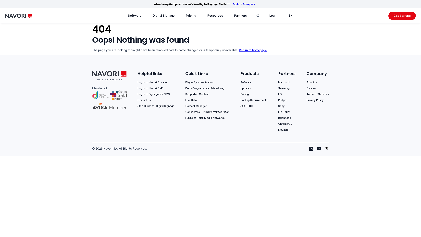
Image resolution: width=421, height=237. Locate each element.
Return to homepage (253, 50)
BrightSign (284, 117)
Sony (281, 106)
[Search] (258, 16)
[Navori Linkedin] (311, 149)
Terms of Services (318, 94)
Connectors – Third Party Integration (207, 112)
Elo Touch (284, 112)
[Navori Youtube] (319, 149)
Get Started (402, 15)
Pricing (191, 15)
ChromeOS (285, 123)
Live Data (191, 100)
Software (134, 15)
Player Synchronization (199, 82)
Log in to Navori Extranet (152, 82)
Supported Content (197, 94)
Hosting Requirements (253, 100)
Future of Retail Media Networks (204, 117)
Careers (311, 88)
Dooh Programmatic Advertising (204, 88)
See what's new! (231, 4)
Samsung (283, 88)
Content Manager (196, 106)
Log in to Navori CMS (150, 88)
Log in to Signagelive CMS (153, 94)
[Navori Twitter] (327, 149)
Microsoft (284, 82)
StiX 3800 (246, 106)
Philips (282, 100)
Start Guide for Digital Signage (155, 106)
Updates (245, 88)
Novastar (283, 129)
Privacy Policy (315, 100)
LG (280, 94)
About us (312, 82)
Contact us (143, 100)
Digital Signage (164, 15)
